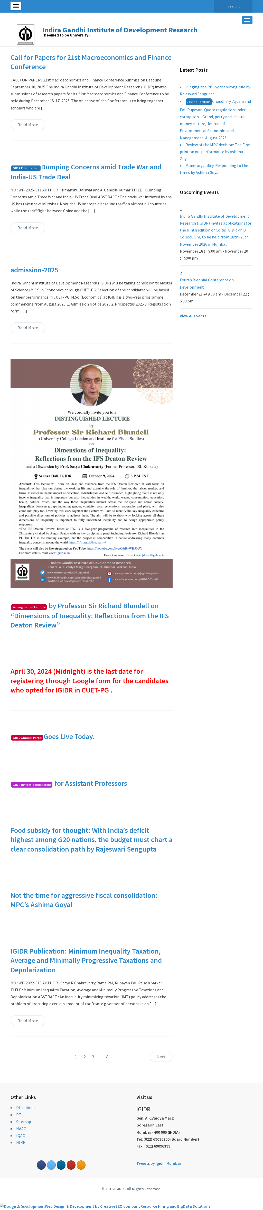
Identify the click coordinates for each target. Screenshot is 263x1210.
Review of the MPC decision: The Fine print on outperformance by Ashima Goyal (215, 151)
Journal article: (199, 102)
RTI (19, 1114)
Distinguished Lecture (29, 607)
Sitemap (23, 1121)
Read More (27, 124)
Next (161, 1057)
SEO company (127, 1206)
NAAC (21, 1128)
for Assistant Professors (69, 783)
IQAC (20, 1135)
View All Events (193, 315)
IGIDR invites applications (32, 785)
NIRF (20, 1142)
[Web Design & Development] (22, 1206)
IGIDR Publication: (26, 168)
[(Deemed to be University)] (26, 34)
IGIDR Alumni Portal (27, 738)
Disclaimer (25, 1107)
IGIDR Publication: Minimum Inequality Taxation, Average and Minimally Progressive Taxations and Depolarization (86, 960)
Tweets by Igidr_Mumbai (158, 1163)
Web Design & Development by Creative (80, 1206)
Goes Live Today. (53, 736)
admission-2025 (34, 269)
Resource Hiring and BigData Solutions (175, 1206)
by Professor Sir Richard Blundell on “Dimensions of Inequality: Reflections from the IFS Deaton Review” (90, 615)
